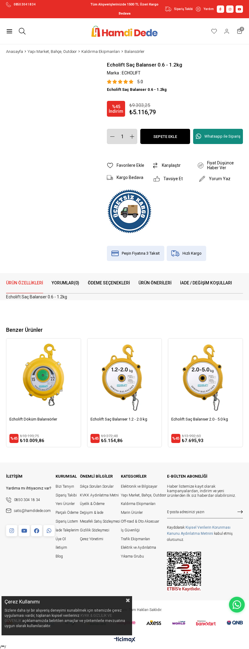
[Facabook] (36, 530)
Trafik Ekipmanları (135, 539)
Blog (59, 556)
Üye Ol (61, 539)
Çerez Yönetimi (91, 539)
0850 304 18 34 (25, 4)
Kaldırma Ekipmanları (138, 504)
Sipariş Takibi (183, 9)
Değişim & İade (91, 512)
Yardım (208, 9)
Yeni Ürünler (65, 504)
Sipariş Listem (67, 521)
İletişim (61, 547)
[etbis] (184, 571)
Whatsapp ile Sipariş (222, 136)
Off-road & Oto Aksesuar (140, 521)
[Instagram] (11, 530)
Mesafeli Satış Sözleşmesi (100, 521)
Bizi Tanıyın (65, 486)
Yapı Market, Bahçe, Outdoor (143, 495)
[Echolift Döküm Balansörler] (43, 375)
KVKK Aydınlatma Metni (99, 495)
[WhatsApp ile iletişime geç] (237, 605)
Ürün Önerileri (155, 282)
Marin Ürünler (132, 512)
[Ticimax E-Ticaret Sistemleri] (124, 640)
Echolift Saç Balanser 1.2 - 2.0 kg (118, 419)
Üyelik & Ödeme (92, 504)
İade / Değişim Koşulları (206, 282)
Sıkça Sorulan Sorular (97, 486)
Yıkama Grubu (132, 556)
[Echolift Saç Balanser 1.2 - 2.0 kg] (124, 375)
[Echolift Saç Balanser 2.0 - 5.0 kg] (205, 375)
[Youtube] (24, 530)
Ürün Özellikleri (24, 282)
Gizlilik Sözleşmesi (94, 530)
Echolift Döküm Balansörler (33, 419)
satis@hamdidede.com (32, 511)
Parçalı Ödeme (67, 512)
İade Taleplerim (67, 530)
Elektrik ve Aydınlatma (138, 547)
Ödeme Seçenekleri (109, 282)
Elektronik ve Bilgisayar (139, 486)
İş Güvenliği (130, 530)
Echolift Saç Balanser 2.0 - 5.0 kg (199, 419)
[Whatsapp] (49, 530)
